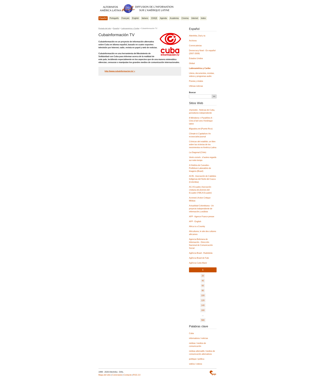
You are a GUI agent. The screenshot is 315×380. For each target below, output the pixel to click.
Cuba (191, 333)
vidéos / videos (195, 364)
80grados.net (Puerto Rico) (201, 129)
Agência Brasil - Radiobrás (201, 253)
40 (203, 281)
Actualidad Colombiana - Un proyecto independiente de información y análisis (201, 209)
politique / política (196, 359)
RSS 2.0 (136, 375)
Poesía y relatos (196, 81)
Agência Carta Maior (198, 263)
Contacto (128, 375)
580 (203, 320)
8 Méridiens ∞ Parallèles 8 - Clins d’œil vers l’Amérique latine (201, 121)
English (135, 18)
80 (203, 290)
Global (192, 63)
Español (103, 18)
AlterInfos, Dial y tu (197, 36)
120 (203, 300)
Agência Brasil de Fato (199, 258)
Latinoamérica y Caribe (130, 28)
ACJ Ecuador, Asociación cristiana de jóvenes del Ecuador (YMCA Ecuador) (200, 190)
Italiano (145, 18)
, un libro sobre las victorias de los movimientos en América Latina (202, 144)
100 (203, 295)
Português (114, 18)
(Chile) (197, 152)
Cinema (185, 18)
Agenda (163, 18)
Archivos (193, 41)
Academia (174, 18)
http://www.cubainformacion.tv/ (119, 71)
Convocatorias (195, 46)
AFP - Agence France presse (201, 216)
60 (203, 286)
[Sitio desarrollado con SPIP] (213, 373)
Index (203, 18)
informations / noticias (198, 338)
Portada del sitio (104, 28)
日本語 (154, 18)
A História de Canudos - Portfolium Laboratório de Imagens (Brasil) (200, 168)
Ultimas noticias (196, 86)
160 (203, 310)
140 (203, 305)
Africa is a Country (197, 226)
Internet (194, 18)
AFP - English (195, 221)
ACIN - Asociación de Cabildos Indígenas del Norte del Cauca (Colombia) (202, 179)
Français (125, 18)
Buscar (192, 92)
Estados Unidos (196, 58)
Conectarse (117, 375)
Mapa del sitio (104, 375)
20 (203, 276)
